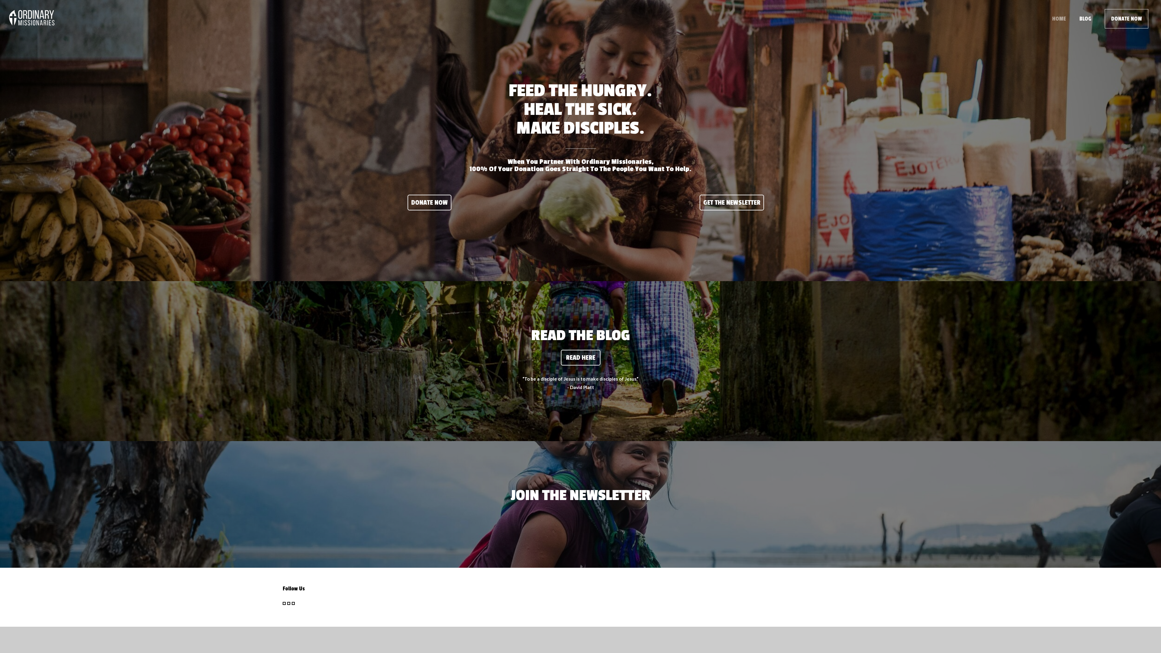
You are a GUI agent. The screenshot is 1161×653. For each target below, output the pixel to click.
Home (1059, 18)
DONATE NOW (1126, 18)
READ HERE (580, 357)
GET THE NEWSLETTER (731, 202)
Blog (1085, 18)
